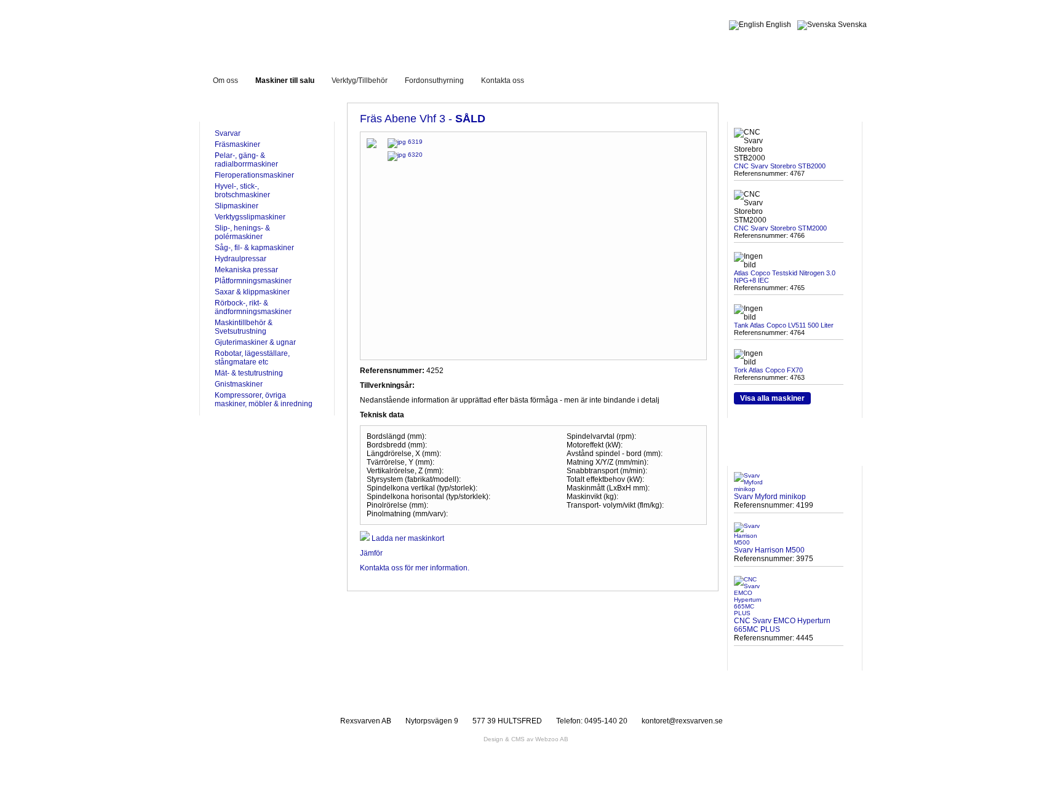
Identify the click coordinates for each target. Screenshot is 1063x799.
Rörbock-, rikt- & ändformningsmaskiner (253, 307)
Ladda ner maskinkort (407, 538)
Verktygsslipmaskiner (250, 217)
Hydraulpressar (240, 258)
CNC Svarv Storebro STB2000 (780, 166)
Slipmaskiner (236, 206)
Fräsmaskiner (237, 144)
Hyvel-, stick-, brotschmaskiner (242, 190)
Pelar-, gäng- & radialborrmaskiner (246, 159)
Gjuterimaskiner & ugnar (255, 342)
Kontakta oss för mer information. (414, 568)
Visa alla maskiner (772, 398)
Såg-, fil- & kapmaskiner (254, 247)
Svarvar (228, 133)
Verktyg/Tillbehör (360, 80)
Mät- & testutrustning (249, 373)
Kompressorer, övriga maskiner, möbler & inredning (264, 399)
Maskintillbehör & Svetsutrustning (244, 327)
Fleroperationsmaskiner (254, 175)
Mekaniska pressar (246, 270)
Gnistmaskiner (239, 384)
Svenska (851, 24)
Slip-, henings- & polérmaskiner (242, 232)
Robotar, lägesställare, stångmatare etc (252, 357)
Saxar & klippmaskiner (252, 292)
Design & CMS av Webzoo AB (526, 739)
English (777, 24)
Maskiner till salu (284, 80)
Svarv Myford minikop (770, 496)
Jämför (371, 553)
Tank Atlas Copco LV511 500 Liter (784, 325)
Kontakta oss (502, 80)
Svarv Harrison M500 (769, 550)
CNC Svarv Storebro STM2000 (780, 228)
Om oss (225, 80)
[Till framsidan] (306, 30)
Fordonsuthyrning (434, 80)
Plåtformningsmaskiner (253, 281)
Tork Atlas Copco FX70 (768, 370)
